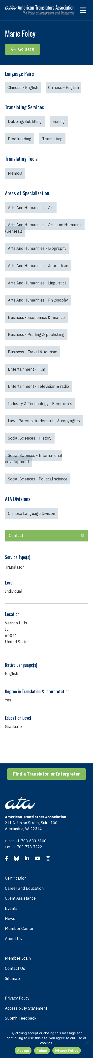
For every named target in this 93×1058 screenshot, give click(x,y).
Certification (16, 878)
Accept (23, 1051)
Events (11, 908)
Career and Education (24, 888)
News (10, 918)
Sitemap (12, 978)
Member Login (18, 958)
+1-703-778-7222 (26, 846)
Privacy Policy (17, 998)
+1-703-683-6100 (30, 840)
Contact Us (15, 968)
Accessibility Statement (26, 1008)
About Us (13, 938)
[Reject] (86, 1042)
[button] (46, 535)
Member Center (19, 928)
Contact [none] (16, 535)
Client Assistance (20, 898)
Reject (41, 1051)
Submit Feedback (20, 1018)
